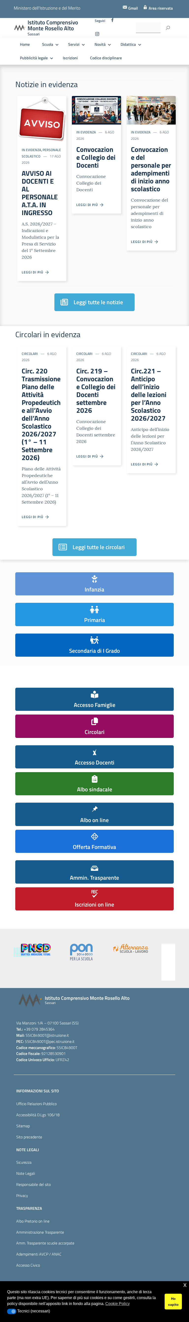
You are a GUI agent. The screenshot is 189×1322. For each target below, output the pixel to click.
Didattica (128, 44)
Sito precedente (29, 1137)
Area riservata (160, 8)
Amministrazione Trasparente (40, 1232)
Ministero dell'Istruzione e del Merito (47, 8)
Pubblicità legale (34, 58)
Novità (100, 44)
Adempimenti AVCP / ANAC (39, 1254)
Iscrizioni (70, 58)
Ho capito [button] (173, 1301)
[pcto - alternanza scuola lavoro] (115, 948)
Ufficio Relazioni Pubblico (36, 1104)
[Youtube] (107, 35)
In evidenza (31, 149)
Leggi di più (33, 272)
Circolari (30, 353)
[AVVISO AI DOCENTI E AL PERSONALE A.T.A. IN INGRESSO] (41, 118)
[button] (11, 1311)
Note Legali (25, 1173)
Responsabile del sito (33, 1184)
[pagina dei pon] (65, 952)
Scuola (47, 44)
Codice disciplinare (106, 58)
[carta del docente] (164, 962)
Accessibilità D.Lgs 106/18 (38, 1115)
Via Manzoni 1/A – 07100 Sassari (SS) (47, 1023)
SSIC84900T (36, 1035)
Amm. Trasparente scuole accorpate (45, 1243)
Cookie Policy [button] (117, 1304)
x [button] (185, 1284)
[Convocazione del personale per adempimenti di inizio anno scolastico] (151, 110)
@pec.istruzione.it (60, 1041)
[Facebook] (112, 21)
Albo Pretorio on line (32, 1221)
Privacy (22, 1195)
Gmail (132, 8)
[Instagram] (97, 35)
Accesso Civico (28, 1265)
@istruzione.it (57, 1035)
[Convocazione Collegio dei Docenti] (96, 110)
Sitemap (23, 1126)
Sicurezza (24, 1162)
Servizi (73, 44)
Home (25, 44)
